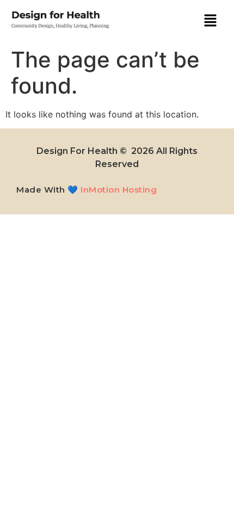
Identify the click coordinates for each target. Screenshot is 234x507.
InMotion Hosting (119, 189)
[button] (210, 21)
